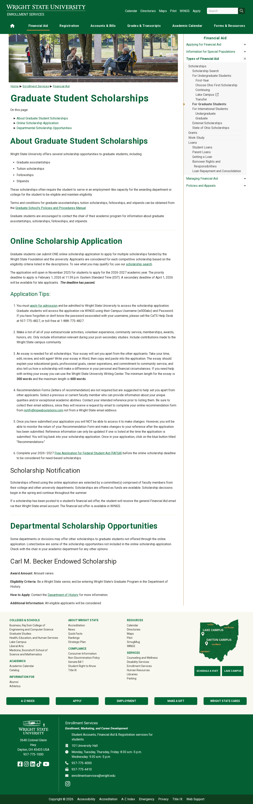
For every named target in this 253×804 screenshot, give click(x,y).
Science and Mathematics (25, 654)
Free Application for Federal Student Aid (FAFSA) (88, 453)
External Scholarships (207, 123)
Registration (69, 26)
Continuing (202, 90)
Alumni (19, 682)
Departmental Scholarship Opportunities (44, 128)
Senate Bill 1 (76, 661)
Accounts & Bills (103, 26)
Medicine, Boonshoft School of (28, 650)
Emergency (146, 799)
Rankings (74, 637)
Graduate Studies (20, 633)
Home (15, 86)
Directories (148, 11)
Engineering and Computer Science (31, 629)
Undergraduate (205, 113)
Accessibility (86, 799)
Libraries (132, 674)
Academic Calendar (187, 26)
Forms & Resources (229, 26)
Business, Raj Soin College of (27, 625)
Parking (131, 678)
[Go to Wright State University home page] (45, 7)
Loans (192, 142)
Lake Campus (218, 95)
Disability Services (138, 661)
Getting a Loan (202, 157)
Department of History (63, 595)
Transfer (201, 99)
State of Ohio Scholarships (210, 128)
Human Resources (138, 670)
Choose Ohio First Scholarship (216, 85)
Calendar (131, 11)
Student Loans (202, 147)
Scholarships (197, 66)
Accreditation (76, 625)
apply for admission (44, 306)
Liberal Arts (16, 646)
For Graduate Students (209, 104)
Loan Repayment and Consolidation (216, 171)
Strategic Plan (77, 642)
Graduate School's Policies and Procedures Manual (50, 208)
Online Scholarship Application (38, 123)
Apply (197, 11)
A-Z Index (28, 701)
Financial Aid (38, 26)
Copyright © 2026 (61, 799)
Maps (163, 11)
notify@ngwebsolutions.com (43, 410)
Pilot (173, 11)
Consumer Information (82, 653)
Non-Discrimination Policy (84, 657)
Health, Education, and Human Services (33, 637)
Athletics (20, 686)
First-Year (202, 80)
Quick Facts (75, 633)
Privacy (163, 799)
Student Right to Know (82, 666)
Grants (192, 133)
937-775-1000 (33, 754)
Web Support (195, 799)
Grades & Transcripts (144, 26)
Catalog (14, 670)
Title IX (72, 670)
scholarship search (139, 264)
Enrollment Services (25, 14)
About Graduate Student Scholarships (42, 118)
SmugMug (139, 642)
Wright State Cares (225, 701)
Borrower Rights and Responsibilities (206, 164)
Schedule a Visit (207, 671)
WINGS (185, 11)
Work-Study (196, 138)
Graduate (201, 118)
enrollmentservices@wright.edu (93, 776)
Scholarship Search (205, 71)
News (71, 629)
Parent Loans (201, 152)
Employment (126, 701)
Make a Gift (175, 701)
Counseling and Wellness (142, 657)
